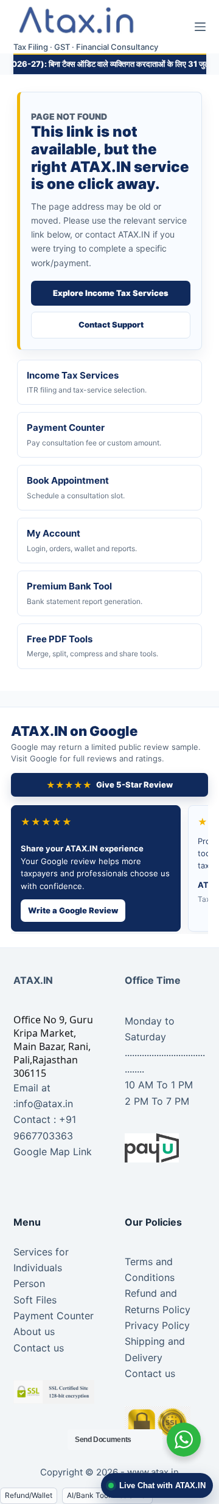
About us (34, 1331)
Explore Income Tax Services (111, 293)
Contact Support (111, 324)
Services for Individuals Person (41, 1268)
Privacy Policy (157, 1325)
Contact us (38, 1348)
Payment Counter (53, 1316)
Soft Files (35, 1300)
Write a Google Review (73, 910)
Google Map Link (52, 1151)
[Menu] (200, 26)
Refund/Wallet (28, 1495)
